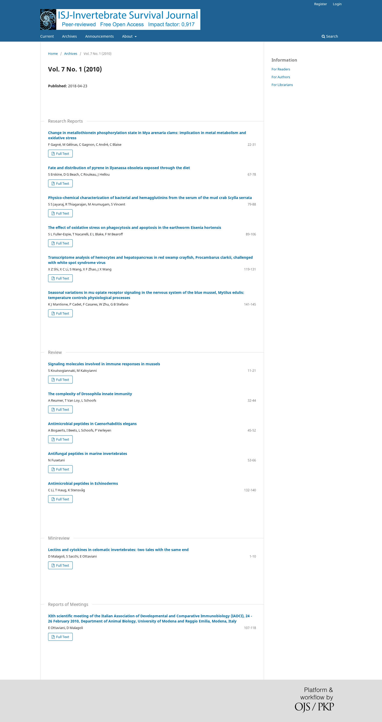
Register (320, 4)
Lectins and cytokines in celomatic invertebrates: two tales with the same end (118, 549)
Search (331, 36)
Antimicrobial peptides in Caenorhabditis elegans (92, 423)
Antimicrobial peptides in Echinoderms (83, 483)
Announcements (99, 36)
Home (53, 53)
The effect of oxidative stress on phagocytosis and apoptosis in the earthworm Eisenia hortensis (134, 227)
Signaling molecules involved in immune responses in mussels (104, 363)
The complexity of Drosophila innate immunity (90, 393)
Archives (69, 36)
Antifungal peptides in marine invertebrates (87, 453)
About (128, 36)
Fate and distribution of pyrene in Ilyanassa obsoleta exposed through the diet (119, 167)
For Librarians (282, 84)
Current (47, 36)
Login (337, 4)
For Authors (281, 77)
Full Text (62, 153)
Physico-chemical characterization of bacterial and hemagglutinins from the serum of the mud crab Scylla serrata (150, 197)
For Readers (281, 69)
